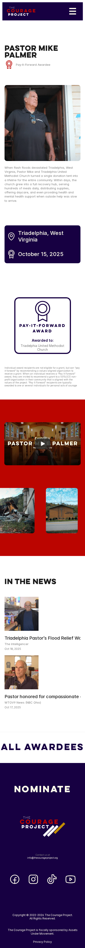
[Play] (42, 443)
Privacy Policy (42, 941)
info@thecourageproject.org (42, 857)
